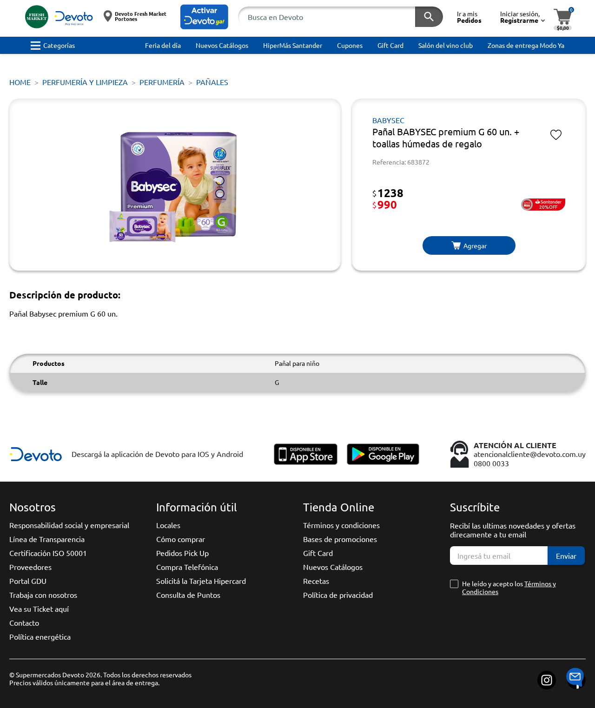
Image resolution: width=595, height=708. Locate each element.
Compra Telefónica (187, 566)
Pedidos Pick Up (182, 552)
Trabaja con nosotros (43, 594)
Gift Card (318, 552)
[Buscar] (429, 17)
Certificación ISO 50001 (48, 552)
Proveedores (30, 566)
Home (20, 81)
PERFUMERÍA (162, 81)
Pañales (212, 81)
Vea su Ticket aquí (39, 608)
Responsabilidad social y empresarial (69, 525)
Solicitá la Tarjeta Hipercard (201, 580)
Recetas (316, 580)
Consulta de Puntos (188, 594)
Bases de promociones (340, 539)
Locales (168, 525)
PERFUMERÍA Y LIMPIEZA (85, 81)
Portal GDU (27, 580)
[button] (204, 17)
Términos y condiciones (341, 525)
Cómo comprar (180, 539)
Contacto (24, 622)
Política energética (40, 636)
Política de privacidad (338, 594)
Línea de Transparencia (47, 539)
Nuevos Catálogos (333, 566)
